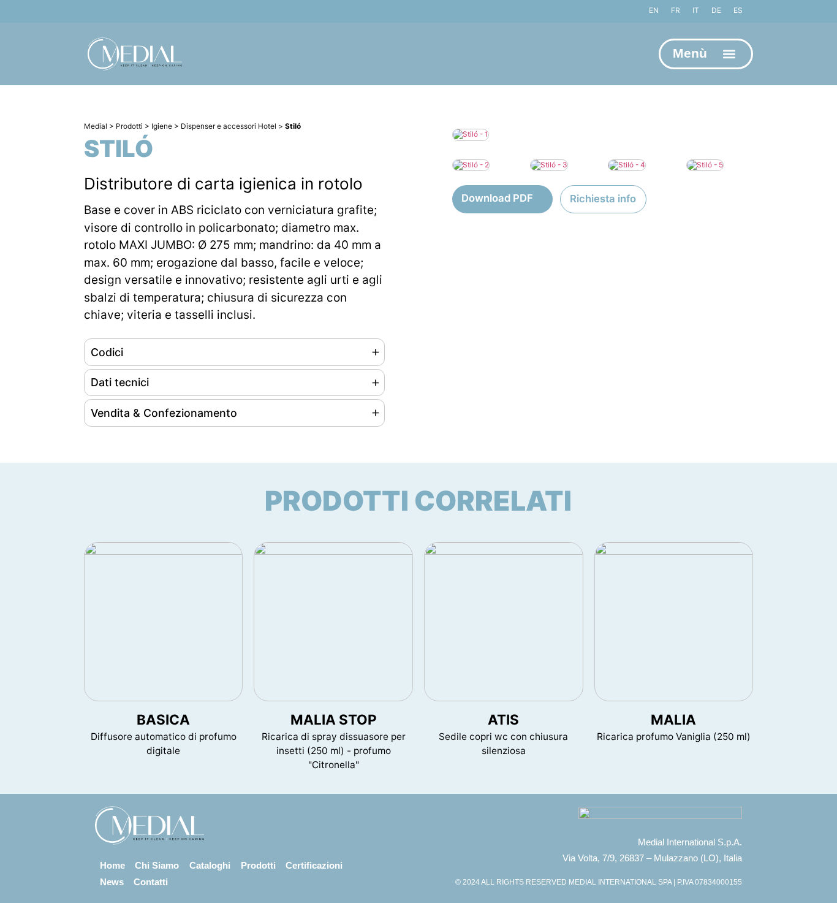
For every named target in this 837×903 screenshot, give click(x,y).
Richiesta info (603, 198)
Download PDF (497, 198)
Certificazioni (314, 865)
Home (112, 865)
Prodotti (258, 865)
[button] (729, 54)
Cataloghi (209, 865)
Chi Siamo (157, 865)
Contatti (151, 882)
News (112, 882)
